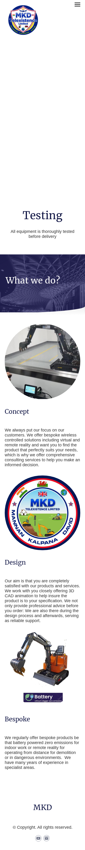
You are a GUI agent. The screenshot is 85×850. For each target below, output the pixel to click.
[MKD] (42, 815)
